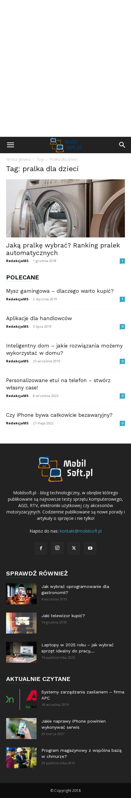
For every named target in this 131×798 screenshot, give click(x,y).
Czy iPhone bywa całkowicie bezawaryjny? (59, 415)
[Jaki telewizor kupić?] (21, 623)
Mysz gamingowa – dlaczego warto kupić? (60, 291)
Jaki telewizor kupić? (63, 615)
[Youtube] (90, 548)
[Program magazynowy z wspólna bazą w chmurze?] (21, 757)
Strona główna (18, 159)
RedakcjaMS (17, 260)
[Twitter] (74, 548)
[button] (10, 145)
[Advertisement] (65, 68)
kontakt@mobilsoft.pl (81, 531)
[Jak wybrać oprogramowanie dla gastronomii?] (21, 593)
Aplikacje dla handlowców (39, 318)
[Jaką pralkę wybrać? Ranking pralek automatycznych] (65, 208)
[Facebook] (41, 548)
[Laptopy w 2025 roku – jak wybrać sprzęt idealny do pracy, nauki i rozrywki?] (21, 652)
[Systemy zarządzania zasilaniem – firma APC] (21, 699)
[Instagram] (57, 548)
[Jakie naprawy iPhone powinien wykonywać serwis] (21, 728)
